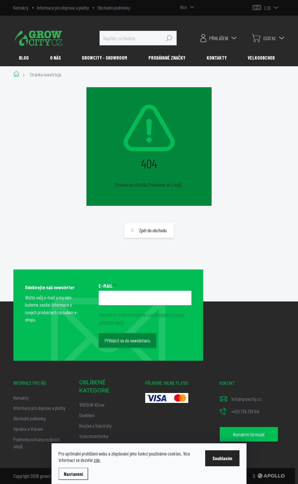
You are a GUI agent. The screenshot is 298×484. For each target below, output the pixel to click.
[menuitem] (26, 57)
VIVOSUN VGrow (91, 405)
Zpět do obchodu (153, 230)
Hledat (169, 38)
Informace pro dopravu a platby (63, 7)
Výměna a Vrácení (28, 429)
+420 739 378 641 (245, 411)
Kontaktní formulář (249, 434)
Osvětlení (87, 415)
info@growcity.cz (246, 399)
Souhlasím (222, 458)
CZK (267, 8)
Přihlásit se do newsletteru (127, 340)
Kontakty (20, 7)
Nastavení (73, 474)
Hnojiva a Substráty (95, 425)
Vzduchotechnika (93, 436)
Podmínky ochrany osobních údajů (36, 442)
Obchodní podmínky (113, 7)
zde (97, 460)
